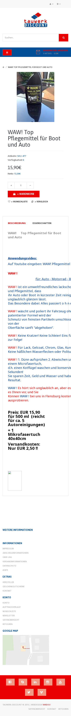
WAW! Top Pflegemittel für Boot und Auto (30, 67)
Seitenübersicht (11, 620)
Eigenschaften (42, 223)
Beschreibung (17, 223)
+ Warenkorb (25, 194)
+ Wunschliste (19, 201)
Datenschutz (9, 565)
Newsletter (9, 615)
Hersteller (8, 582)
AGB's (5, 570)
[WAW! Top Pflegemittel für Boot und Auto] (35, 96)
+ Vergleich (41, 201)
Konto (6, 602)
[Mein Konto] (51, 4)
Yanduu (46, 704)
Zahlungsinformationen (15, 553)
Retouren (8, 624)
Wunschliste (9, 611)
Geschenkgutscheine (13, 586)
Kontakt (7, 590)
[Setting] (59, 4)
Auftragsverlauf (12, 607)
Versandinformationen (15, 561)
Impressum (8, 548)
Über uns (7, 557)
